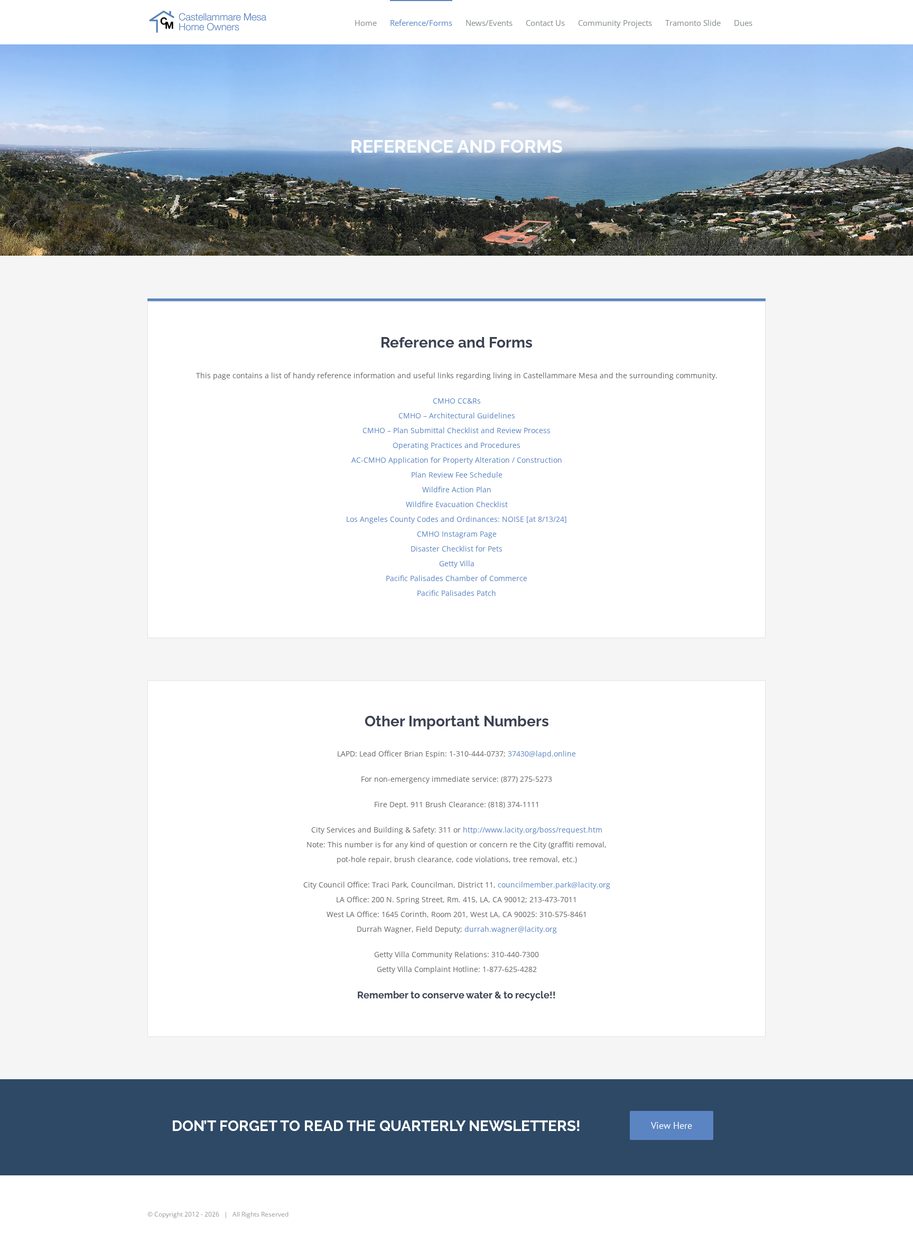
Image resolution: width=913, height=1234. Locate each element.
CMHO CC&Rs (457, 401)
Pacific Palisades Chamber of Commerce (456, 578)
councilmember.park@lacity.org (554, 885)
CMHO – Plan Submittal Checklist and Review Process (456, 430)
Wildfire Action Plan (456, 489)
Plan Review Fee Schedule (456, 475)
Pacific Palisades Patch (456, 593)
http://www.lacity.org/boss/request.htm (532, 830)
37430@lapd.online (542, 754)
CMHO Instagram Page (457, 534)
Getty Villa (456, 563)
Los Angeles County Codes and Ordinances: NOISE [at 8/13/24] (456, 519)
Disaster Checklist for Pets (456, 549)
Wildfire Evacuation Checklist (457, 504)
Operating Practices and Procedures (456, 445)
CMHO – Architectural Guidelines (456, 415)
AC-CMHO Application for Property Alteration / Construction (456, 460)
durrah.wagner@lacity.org (510, 929)
